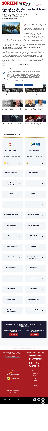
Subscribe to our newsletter (12, 356)
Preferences (13, 392)
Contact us (35, 373)
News (8, 348)
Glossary (35, 380)
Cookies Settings (19, 85)
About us (35, 375)
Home (4, 348)
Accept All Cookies (28, 85)
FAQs (35, 378)
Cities (35, 383)
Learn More (34, 334)
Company (35, 385)
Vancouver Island (28, 25)
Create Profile (13, 334)
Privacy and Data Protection (12, 390)
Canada (34, 25)
